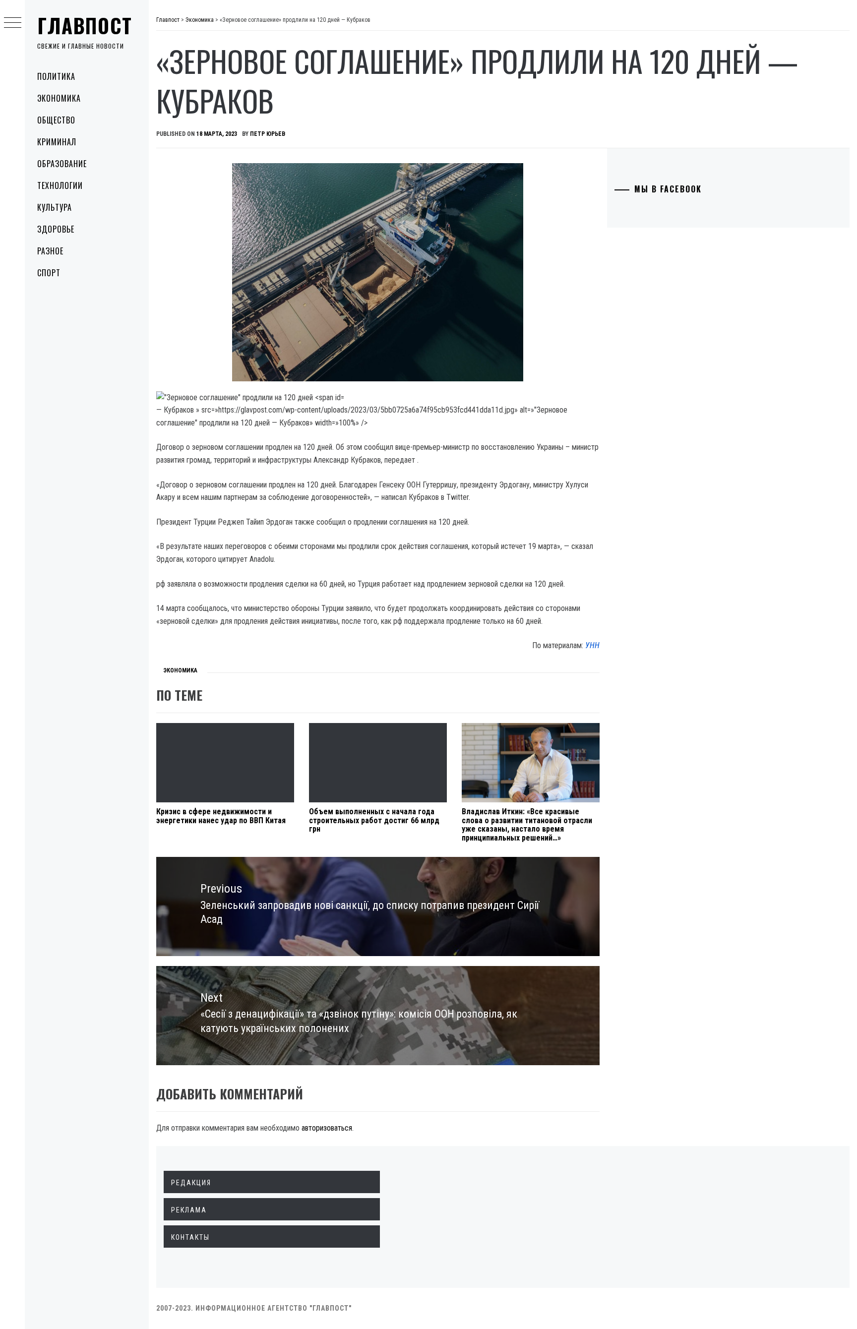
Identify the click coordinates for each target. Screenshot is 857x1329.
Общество (56, 120)
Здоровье (55, 229)
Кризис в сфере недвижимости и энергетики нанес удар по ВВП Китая (221, 816)
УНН (592, 645)
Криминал (56, 142)
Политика (56, 76)
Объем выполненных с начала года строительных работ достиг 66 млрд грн (374, 820)
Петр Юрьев (267, 133)
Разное (50, 251)
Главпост (84, 25)
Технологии (60, 185)
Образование (62, 164)
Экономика (59, 98)
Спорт (49, 273)
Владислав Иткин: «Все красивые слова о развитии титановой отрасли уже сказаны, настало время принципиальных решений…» (527, 825)
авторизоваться (327, 1128)
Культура (54, 207)
